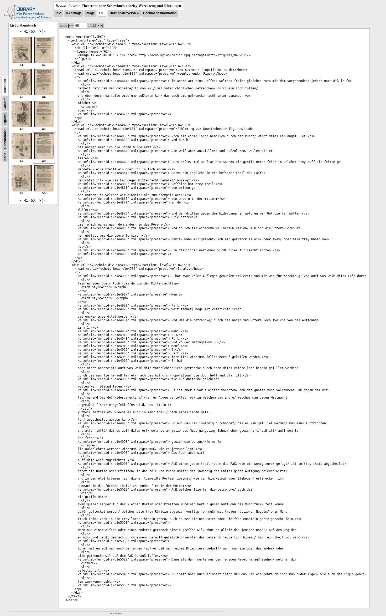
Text (58, 13)
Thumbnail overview (124, 13)
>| (101, 26)
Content (5, 103)
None (5, 157)
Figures (5, 119)
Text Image (73, 13)
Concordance (5, 139)
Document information (159, 13)
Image (90, 13)
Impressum (116, 613)
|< (69, 26)
